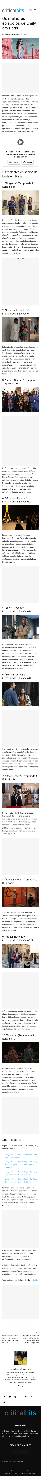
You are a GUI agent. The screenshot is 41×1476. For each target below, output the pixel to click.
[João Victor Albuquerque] (20, 1358)
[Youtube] (4, 1402)
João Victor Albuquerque (12, 34)
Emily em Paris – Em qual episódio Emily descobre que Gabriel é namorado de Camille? (21, 1165)
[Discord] (4, 1396)
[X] (22, 1386)
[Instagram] (15, 1396)
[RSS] (21, 1396)
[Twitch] (26, 1396)
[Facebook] (18, 1386)
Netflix (15, 1191)
